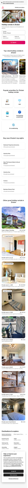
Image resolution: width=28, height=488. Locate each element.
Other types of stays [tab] (18, 434)
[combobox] (13, 33)
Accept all (13, 471)
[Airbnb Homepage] (3, 7)
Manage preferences (13, 478)
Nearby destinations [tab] (6, 434)
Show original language (8, 3)
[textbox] (7, 38)
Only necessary (13, 475)
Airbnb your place (19, 7)
